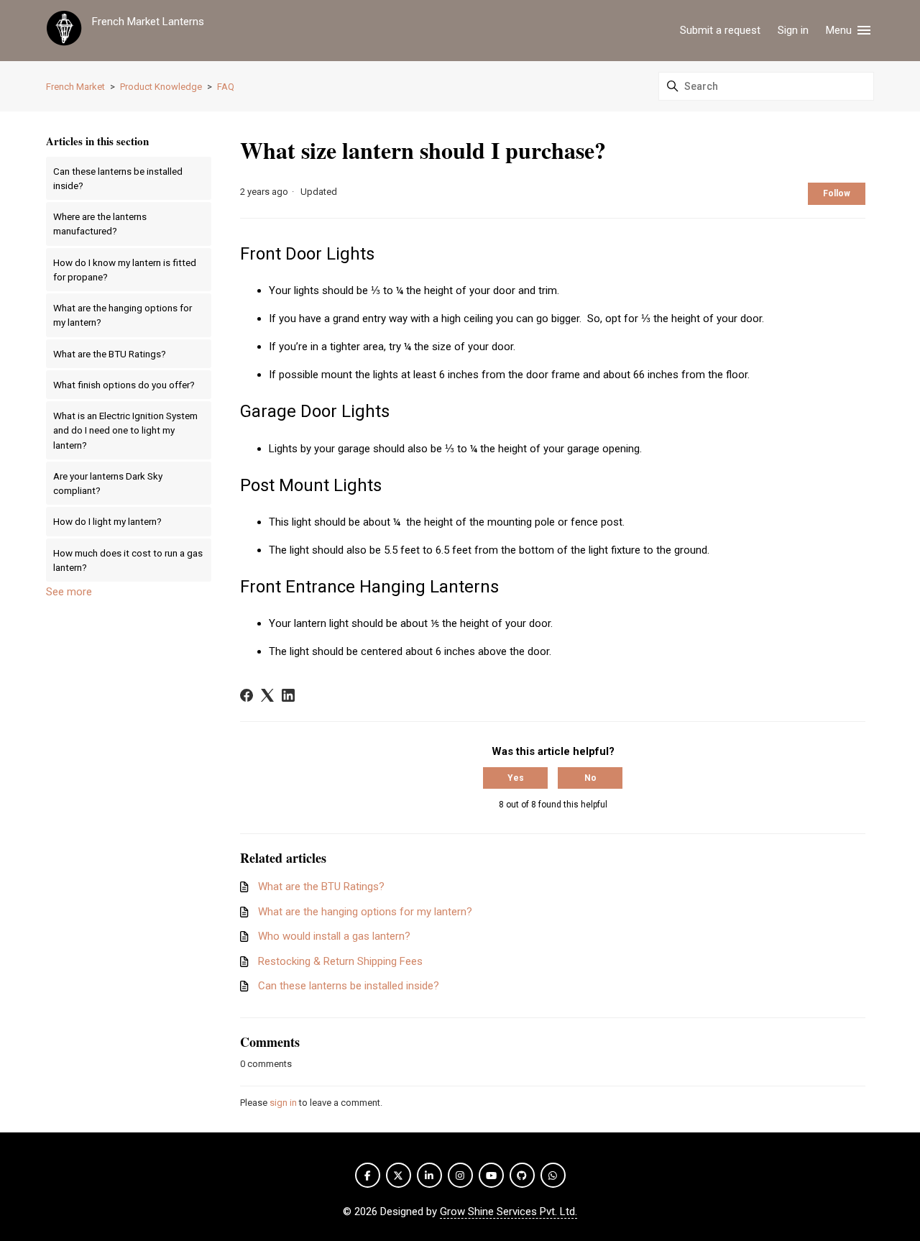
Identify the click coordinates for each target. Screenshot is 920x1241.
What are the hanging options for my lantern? (122, 315)
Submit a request (720, 30)
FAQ (225, 86)
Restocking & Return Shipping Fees (340, 961)
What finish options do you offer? (124, 384)
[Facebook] (246, 695)
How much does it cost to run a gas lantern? (128, 560)
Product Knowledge (161, 86)
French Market (75, 86)
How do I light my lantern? (107, 521)
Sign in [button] (793, 30)
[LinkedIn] (288, 695)
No (590, 778)
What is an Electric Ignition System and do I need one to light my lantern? (125, 430)
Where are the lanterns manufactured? (100, 224)
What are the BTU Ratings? (109, 354)
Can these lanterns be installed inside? (118, 178)
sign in (283, 1102)
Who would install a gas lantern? (334, 936)
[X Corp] (267, 695)
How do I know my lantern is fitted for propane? (124, 270)
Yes (515, 778)
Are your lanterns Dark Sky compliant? (107, 483)
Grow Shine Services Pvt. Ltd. (508, 1211)
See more (69, 591)
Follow (836, 193)
